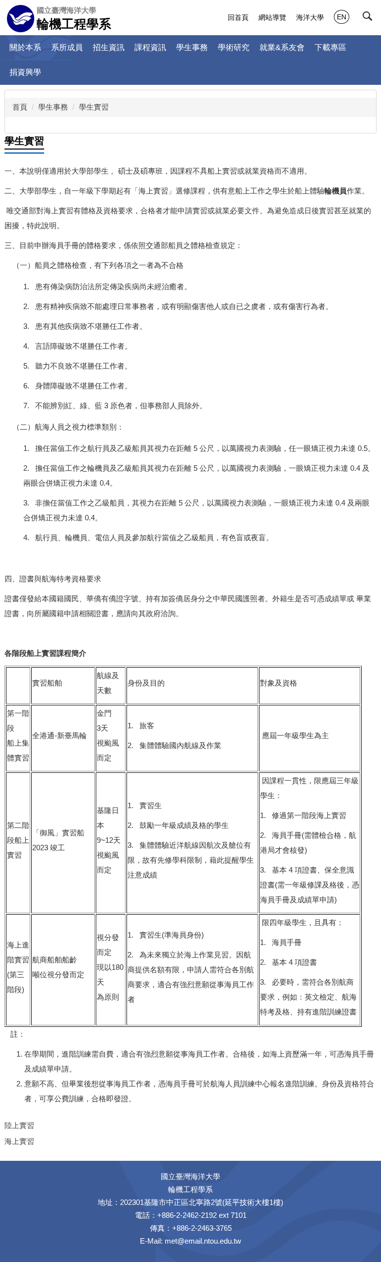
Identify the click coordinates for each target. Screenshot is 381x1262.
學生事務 (53, 107)
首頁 (19, 107)
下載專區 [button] (330, 47)
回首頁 (238, 17)
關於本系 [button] (25, 47)
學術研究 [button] (234, 47)
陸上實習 (19, 1125)
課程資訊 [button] (150, 47)
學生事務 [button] (192, 47)
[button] (370, 18)
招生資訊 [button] (109, 47)
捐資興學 (25, 72)
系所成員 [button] (67, 47)
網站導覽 (272, 17)
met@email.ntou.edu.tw (203, 1241)
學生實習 (94, 107)
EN (341, 17)
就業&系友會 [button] (282, 47)
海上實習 (19, 1141)
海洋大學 (310, 17)
